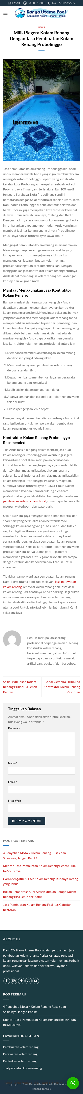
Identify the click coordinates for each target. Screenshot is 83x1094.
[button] (73, 1083)
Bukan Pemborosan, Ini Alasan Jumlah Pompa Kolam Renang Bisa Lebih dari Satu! (39, 894)
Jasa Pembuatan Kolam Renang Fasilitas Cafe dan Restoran (37, 907)
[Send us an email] (28, 981)
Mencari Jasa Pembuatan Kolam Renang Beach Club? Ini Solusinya (39, 868)
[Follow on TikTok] (21, 981)
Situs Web (14, 800)
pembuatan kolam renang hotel (24, 501)
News (41, 27)
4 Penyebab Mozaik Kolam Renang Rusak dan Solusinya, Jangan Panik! (34, 855)
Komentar (15, 728)
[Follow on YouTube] (35, 981)
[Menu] (5, 13)
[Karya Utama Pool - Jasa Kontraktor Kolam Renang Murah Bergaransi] (41, 13)
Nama (12, 763)
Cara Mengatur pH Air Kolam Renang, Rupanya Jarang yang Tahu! (40, 881)
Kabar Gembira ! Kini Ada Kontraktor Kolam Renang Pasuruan (62, 687)
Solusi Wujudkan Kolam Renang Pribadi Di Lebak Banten (20, 687)
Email (12, 781)
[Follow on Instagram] (14, 981)
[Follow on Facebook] (6, 981)
